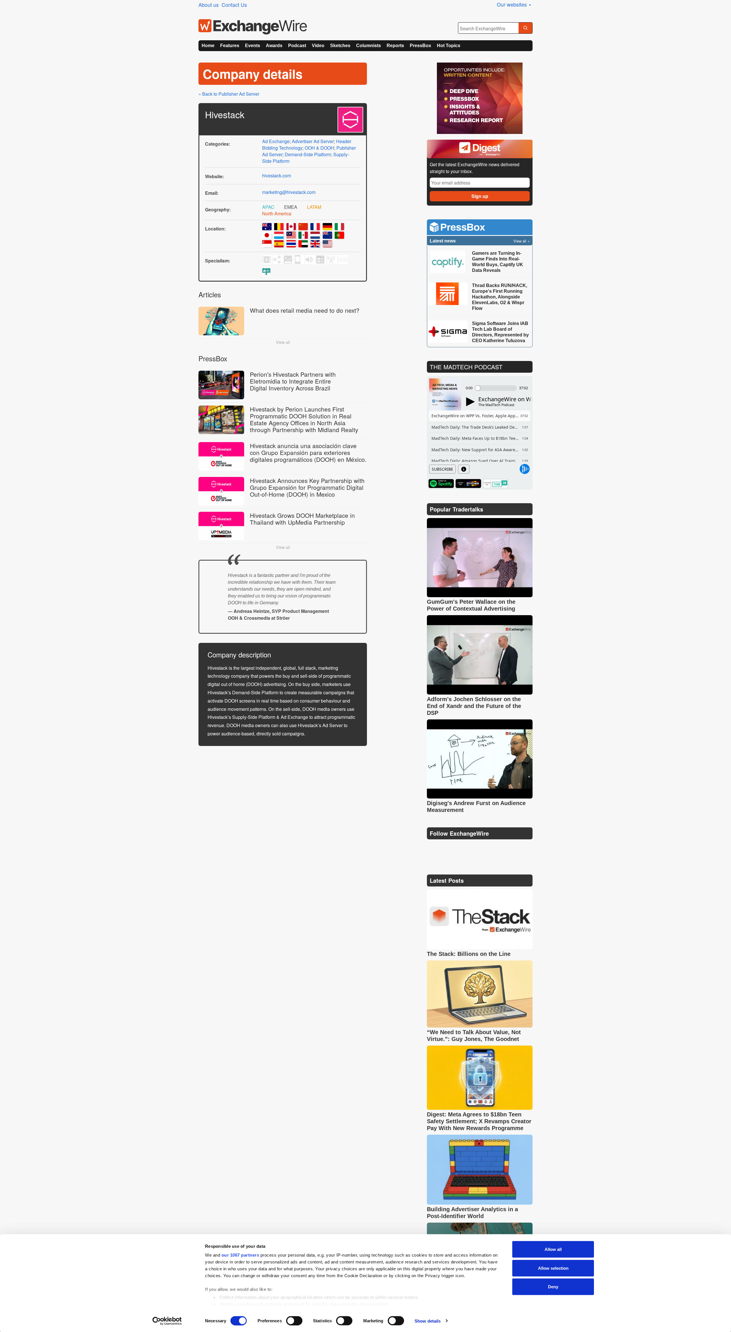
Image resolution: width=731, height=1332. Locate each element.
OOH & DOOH (319, 148)
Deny (553, 1286)
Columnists (368, 45)
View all (283, 342)
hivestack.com (276, 175)
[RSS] (486, 847)
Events (252, 45)
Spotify (441, 483)
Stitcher (468, 483)
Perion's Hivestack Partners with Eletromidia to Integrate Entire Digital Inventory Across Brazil (293, 381)
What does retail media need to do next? (305, 310)
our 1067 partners (240, 1255)
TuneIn (495, 483)
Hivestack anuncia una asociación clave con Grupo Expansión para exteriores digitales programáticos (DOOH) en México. (308, 452)
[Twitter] (446, 847)
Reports (395, 45)
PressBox (420, 45)
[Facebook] (460, 847)
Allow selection (553, 1267)
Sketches (340, 45)
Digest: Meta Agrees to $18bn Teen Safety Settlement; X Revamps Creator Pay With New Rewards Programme (479, 1121)
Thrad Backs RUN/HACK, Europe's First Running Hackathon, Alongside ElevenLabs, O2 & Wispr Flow (499, 297)
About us (208, 4)
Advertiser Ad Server (313, 141)
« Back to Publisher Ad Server (228, 94)
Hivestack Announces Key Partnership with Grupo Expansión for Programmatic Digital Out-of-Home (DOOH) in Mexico (307, 487)
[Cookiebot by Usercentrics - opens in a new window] (167, 1321)
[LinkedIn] (473, 847)
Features (229, 45)
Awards (274, 45)
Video (318, 45)
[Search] (525, 28)
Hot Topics (448, 45)
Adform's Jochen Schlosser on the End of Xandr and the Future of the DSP (474, 706)
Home (208, 45)
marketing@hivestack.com (289, 192)
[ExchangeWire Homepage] (252, 27)
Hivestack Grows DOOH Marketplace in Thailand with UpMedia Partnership (302, 518)
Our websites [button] (512, 4)
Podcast (297, 45)
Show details (428, 1320)
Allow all (553, 1249)
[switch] (294, 1320)
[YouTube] (432, 847)
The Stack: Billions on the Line (469, 954)
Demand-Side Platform (308, 154)
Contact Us (234, 4)
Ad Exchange (276, 141)
